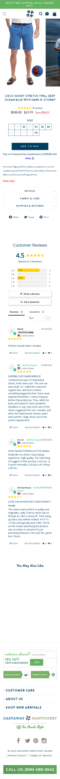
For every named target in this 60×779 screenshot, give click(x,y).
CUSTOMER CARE (20, 690)
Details (30, 191)
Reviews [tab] (14, 311)
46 (36, 132)
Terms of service (41, 755)
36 (48, 126)
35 (42, 126)
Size (30, 120)
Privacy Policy (17, 755)
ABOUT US (14, 699)
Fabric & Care (30, 198)
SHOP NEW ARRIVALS (24, 707)
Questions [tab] (35, 311)
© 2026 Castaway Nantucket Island (30, 751)
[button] (44, 353)
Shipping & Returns (30, 206)
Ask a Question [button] (31, 301)
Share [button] (15, 353)
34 (36, 126)
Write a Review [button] (32, 293)
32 (23, 126)
